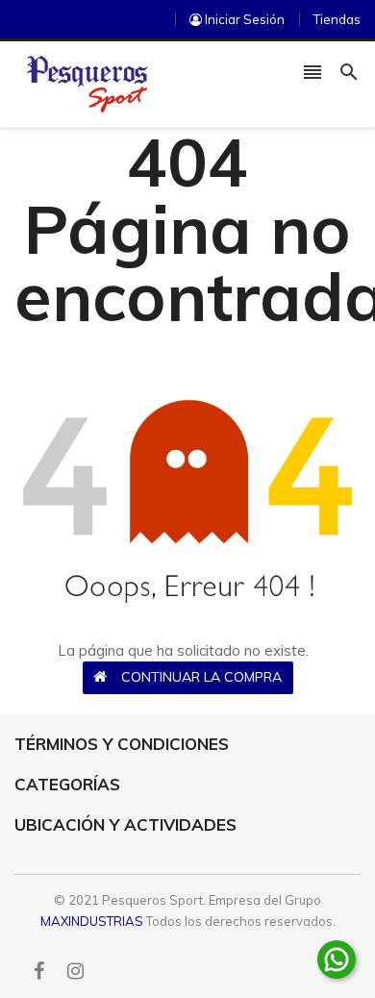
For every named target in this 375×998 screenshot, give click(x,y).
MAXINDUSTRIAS (91, 921)
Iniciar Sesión (243, 19)
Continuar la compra (201, 677)
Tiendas (337, 19)
